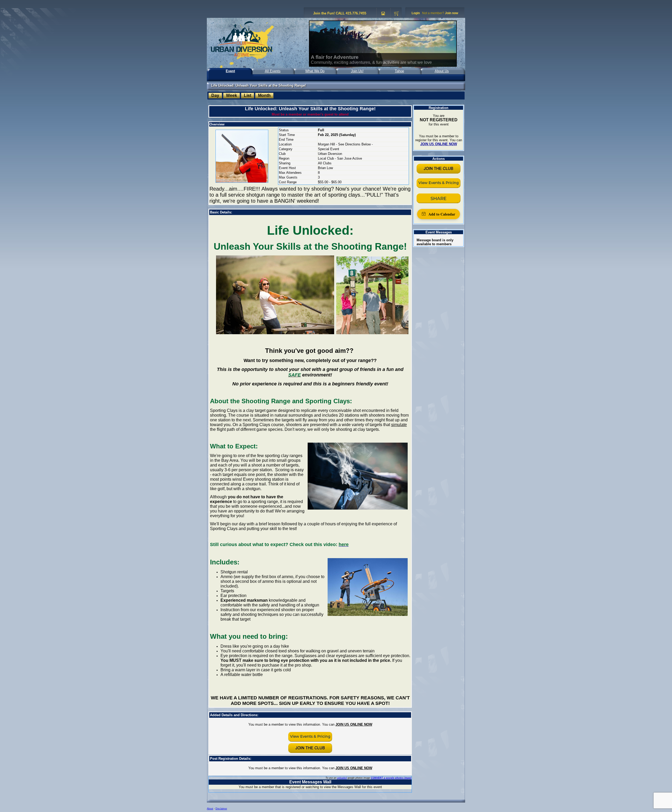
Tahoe (399, 71)
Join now (451, 13)
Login (416, 13)
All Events (273, 71)
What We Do (314, 71)
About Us (442, 71)
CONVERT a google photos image (391, 778)
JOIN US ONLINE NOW (353, 724)
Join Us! (357, 71)
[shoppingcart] (396, 13)
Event (230, 71)
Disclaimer (221, 808)
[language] (383, 13)
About (210, 808)
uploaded (342, 778)
